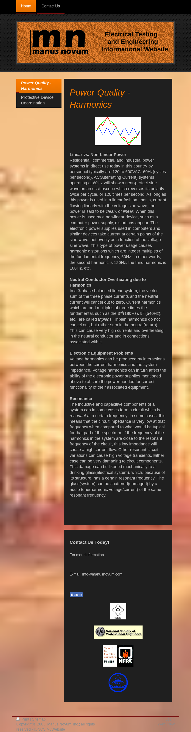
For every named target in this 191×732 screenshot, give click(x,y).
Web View (166, 724)
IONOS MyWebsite (49, 729)
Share (78, 595)
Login (170, 719)
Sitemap (39, 719)
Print (25, 719)
